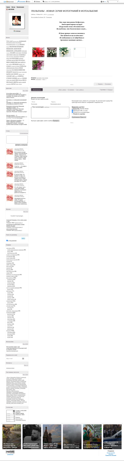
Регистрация (22, 1)
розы (20, 72)
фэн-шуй (8, 266)
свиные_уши (21, 74)
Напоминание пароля (55, 104)
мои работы (9, 278)
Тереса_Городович (11, 400)
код (11, 58)
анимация (22, 41)
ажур (17, 41)
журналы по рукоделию (12, 274)
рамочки (9, 286)
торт (21, 78)
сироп (16, 76)
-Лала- (8, 377)
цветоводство (10, 271)
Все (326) (25, 374)
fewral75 (8, 384)
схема (14, 78)
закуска (15, 54)
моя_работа (9, 64)
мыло (8, 309)
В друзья (18, 31)
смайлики (46, 107)
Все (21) (26, 211)
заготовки (9, 54)
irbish (12, 384)
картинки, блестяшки (12, 311)
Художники (9, 256)
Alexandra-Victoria (15, 377)
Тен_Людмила (20, 399)
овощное (9, 327)
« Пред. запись (62, 89)
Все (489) (25, 90)
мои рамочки (12, 62)
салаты (9, 316)
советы (21, 76)
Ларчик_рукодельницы (12, 391)
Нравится (100, 84)
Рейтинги (38, 1)
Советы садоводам (11, 255)
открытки (9, 283)
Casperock (23, 377)
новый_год (22, 64)
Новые (110, 89)
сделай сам (10, 76)
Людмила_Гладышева (12, 392)
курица (21, 58)
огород (8, 66)
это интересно (10, 304)
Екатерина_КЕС (10, 389)
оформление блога (12, 68)
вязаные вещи (10, 368)
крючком (9, 334)
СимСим (18, 397)
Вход (29, 1)
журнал (24, 53)
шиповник (8, 84)
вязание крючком (13, 49)
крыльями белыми (11, 229)
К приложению (24, 133)
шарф (24, 82)
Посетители (19, 418)
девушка (24, 51)
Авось (46, 1)
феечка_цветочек (11, 403)
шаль (20, 82)
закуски (9, 317)
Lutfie (22, 380)
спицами (9, 332)
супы (8, 325)
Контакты (111, 454)
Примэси (8, 396)
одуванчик (13, 66)
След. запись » (80, 89)
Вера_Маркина (23, 387)
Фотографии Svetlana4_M (38, 17)
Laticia (19, 380)
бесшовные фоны (10, 42)
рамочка (21, 70)
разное (8, 268)
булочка (17, 44)
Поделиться (108, 84)
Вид (104, 2)
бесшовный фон (10, 44)
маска (13, 60)
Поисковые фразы (21, 420)
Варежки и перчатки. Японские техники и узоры (15, 107)
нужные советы (10, 276)
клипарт (22, 56)
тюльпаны (38, 79)
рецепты (16, 72)
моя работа (21, 62)
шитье (13, 84)
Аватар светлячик (16, 20)
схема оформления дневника (15, 250)
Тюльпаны (49, 17)
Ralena (19, 383)
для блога (9, 248)
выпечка (13, 46)
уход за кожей (10, 80)
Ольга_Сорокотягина (19, 395)
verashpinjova (14, 387)
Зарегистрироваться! (12, 351)
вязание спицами (13, 51)
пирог (21, 68)
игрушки (9, 307)
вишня (7, 46)
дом (17, 53)
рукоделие (24, 72)
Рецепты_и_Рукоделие (18, 396)
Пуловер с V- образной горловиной (16, 100)
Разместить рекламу (110, 455)
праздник (9, 70)
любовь (8, 60)
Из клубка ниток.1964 (12, 93)
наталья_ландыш (22, 402)
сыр (18, 78)
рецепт (9, 72)
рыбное (9, 324)
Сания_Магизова (11, 397)
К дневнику (71, 89)
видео (22, 44)
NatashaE (23, 381)
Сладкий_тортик (11, 399)
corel (10, 41)
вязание (20, 46)
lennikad (18, 385)
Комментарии (20, 7)
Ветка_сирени (10, 388)
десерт (8, 52)
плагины (9, 294)
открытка (23, 66)
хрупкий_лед (19, 403)
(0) (20, 93)
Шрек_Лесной (21, 400)
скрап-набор (10, 299)
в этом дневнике (12, 240)
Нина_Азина (9, 395)
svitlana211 (24, 385)
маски (8, 289)
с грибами (10, 320)
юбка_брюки (19, 84)
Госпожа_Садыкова (20, 388)
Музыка (8, 269)
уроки (24, 78)
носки (8, 337)
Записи (8, 7)
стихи (8, 78)
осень (17, 66)
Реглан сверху (10, 115)
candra (23, 383)
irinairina (16, 384)
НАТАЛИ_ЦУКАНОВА (12, 393)
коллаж (15, 58)
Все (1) (26, 365)
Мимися (21, 392)
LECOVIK (14, 380)
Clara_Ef (8, 378)
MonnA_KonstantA (11, 381)
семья (8, 273)
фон (17, 80)
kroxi (7, 385)
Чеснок (14, 41)
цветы (15, 82)
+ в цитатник (50, 14)
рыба (8, 74)
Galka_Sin (14, 378)
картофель (16, 56)
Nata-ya (18, 381)
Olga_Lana (14, 383)
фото (24, 80)
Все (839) (25, 344)
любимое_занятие (11, 402)
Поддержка (101, 2)
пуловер (15, 70)
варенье (9, 329)
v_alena (8, 387)
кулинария (9, 312)
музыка (15, 64)
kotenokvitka (22, 384)
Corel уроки (9, 258)
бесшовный (18, 42)
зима (7, 56)
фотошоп (9, 82)
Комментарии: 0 (19, 222)
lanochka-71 (12, 385)
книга (7, 58)
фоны (20, 80)
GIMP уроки (9, 264)
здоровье (22, 55)
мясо (8, 322)
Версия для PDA (111, 452)
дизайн (12, 53)
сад (12, 74)
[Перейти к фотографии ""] (38, 57)
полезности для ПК (11, 259)
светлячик (7, 9)
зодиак (8, 261)
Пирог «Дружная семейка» (14, 120)
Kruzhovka (9, 380)
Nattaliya (8, 383)
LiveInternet (9, 2)
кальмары (11, 56)
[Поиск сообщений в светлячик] (23, 238)
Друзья (13, 7)
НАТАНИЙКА (21, 393)
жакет (20, 53)
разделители (11, 253)
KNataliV (19, 378)
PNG (7, 41)
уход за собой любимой (12, 287)
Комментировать (37, 89)
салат (16, 74)
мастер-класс (20, 60)
